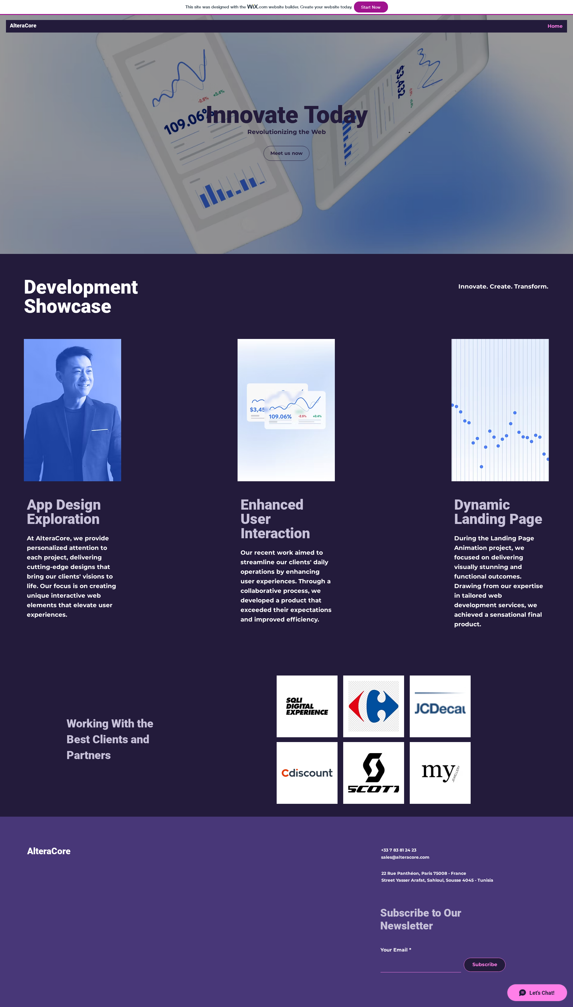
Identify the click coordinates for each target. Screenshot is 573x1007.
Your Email (394, 950)
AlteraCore (23, 25)
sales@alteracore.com (405, 857)
